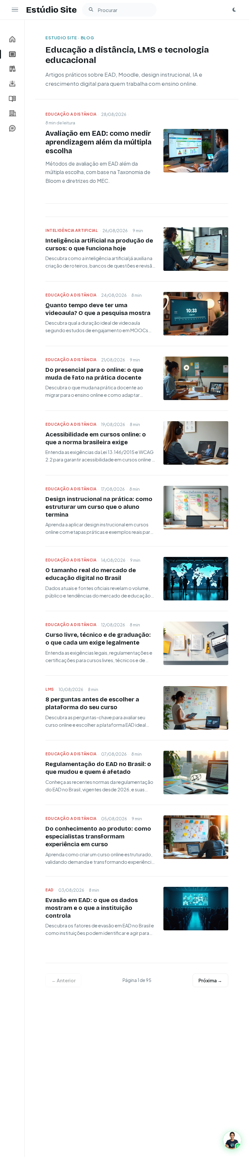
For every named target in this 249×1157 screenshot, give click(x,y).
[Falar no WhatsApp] (232, 1140)
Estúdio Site (51, 10)
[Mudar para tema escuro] (234, 10)
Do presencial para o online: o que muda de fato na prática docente (94, 373)
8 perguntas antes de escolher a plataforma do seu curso (92, 703)
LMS (49, 689)
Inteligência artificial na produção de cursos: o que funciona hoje (99, 244)
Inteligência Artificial (71, 230)
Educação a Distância (71, 114)
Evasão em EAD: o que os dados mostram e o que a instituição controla (91, 908)
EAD (49, 889)
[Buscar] (90, 9)
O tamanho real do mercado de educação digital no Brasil (90, 574)
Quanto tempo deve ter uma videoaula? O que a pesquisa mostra (97, 309)
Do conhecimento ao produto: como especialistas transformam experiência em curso (98, 836)
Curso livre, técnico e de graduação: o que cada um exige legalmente (98, 638)
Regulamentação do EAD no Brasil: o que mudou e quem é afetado (98, 768)
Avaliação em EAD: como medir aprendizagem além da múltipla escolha (98, 142)
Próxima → (210, 980)
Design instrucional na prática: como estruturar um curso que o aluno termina (98, 507)
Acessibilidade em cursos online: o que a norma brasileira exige (95, 438)
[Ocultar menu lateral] (15, 10)
